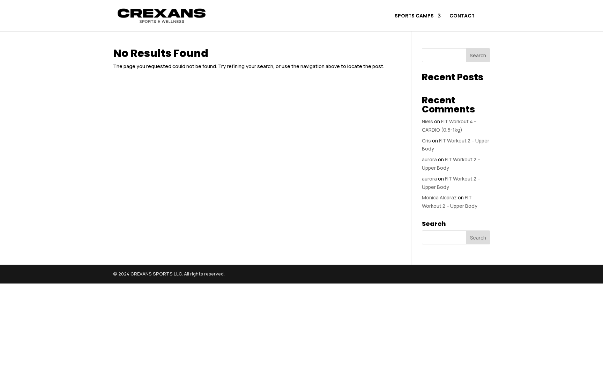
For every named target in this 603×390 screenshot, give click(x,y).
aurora (429, 159)
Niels (427, 121)
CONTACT (462, 16)
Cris (426, 140)
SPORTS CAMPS (414, 16)
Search (478, 55)
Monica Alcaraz (439, 197)
